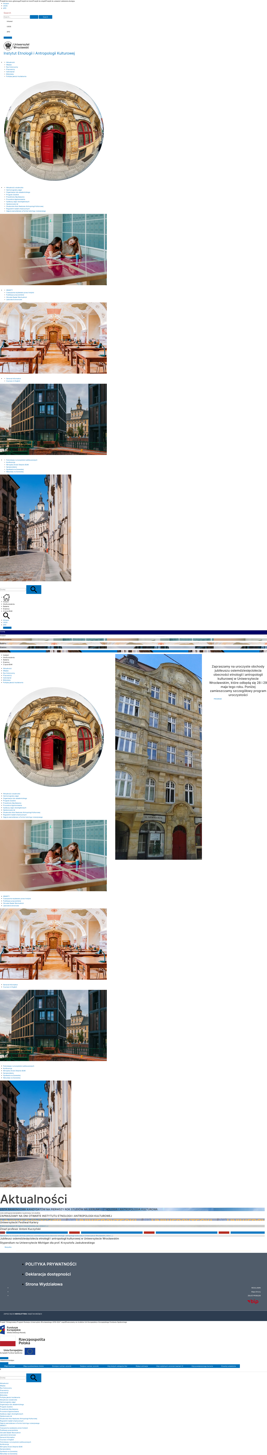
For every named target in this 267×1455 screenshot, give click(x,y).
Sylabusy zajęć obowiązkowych (17, 202)
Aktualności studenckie (14, 188)
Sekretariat (10, 72)
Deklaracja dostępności (48, 1274)
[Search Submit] (34, 17)
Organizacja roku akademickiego (18, 192)
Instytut (6, 655)
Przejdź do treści (26, 1)
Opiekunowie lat (12, 204)
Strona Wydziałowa (44, 1284)
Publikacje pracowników (15, 295)
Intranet (6, 3)
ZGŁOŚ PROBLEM (254, 1296)
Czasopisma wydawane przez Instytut (20, 293)
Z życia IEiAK (8, 664)
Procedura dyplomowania (15, 199)
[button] (135, 615)
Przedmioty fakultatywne (15, 197)
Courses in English (13, 381)
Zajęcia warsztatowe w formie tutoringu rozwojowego (26, 211)
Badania (6, 660)
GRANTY (9, 290)
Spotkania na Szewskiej (15, 469)
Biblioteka (10, 74)
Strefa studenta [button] (8, 604)
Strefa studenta (8, 657)
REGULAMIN (256, 1288)
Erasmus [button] (6, 609)
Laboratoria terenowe (14, 300)
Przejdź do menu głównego (10, 1)
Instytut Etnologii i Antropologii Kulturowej (39, 53)
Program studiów (12, 195)
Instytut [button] (6, 602)
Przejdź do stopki (39, 1)
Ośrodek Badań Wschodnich (16, 297)
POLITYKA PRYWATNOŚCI (50, 1264)
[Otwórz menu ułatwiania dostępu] (8, 38)
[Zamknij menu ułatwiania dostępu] (4, 1363)
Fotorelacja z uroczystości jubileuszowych (21, 460)
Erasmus (6, 662)
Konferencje (10, 462)
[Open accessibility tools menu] (4, 1358)
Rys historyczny (12, 67)
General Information (13, 379)
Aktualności (10, 62)
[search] (13, 589)
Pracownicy (10, 69)
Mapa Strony (256, 1292)
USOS (5, 6)
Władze (9, 65)
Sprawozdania (11, 467)
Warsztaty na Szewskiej (15, 472)
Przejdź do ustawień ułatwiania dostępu (60, 1)
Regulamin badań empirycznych (18, 209)
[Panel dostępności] (7, 628)
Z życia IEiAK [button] (8, 611)
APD (4, 8)
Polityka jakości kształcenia (16, 76)
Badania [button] (6, 606)
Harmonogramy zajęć (14, 190)
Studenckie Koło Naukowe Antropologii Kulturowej (24, 206)
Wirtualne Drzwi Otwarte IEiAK (17, 465)
